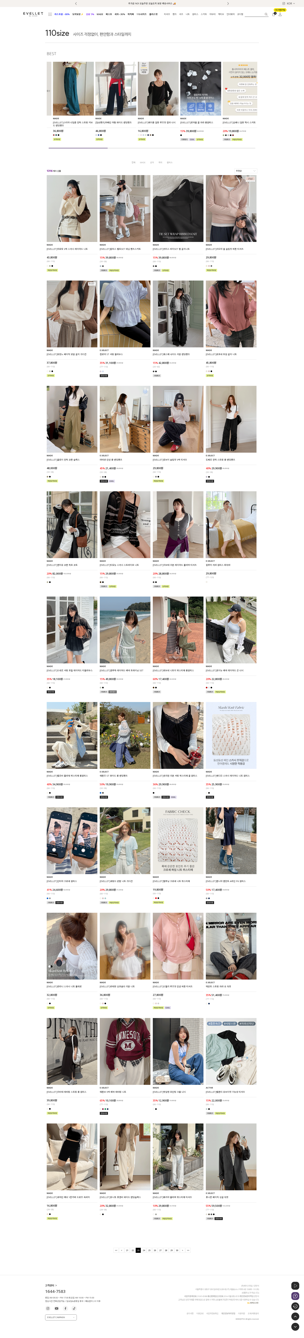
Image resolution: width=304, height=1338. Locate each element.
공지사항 (190, 1313)
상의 (152, 162)
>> (188, 1250)
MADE (143, 162)
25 (149, 1250)
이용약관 (241, 1313)
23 (138, 1250)
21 (127, 1250)
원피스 (170, 162)
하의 (160, 162)
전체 (133, 162)
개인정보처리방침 (228, 1313)
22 (133, 1250)
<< (116, 1250)
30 (177, 1250)
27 (160, 1250)
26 (155, 1250)
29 (171, 1250)
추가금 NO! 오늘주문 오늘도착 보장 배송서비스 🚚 (152, 3)
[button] (228, 3)
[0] (273, 14)
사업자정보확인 (212, 1313)
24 (144, 1250)
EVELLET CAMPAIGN (56, 1317)
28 (166, 1250)
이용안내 (199, 1313)
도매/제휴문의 (253, 1313)
